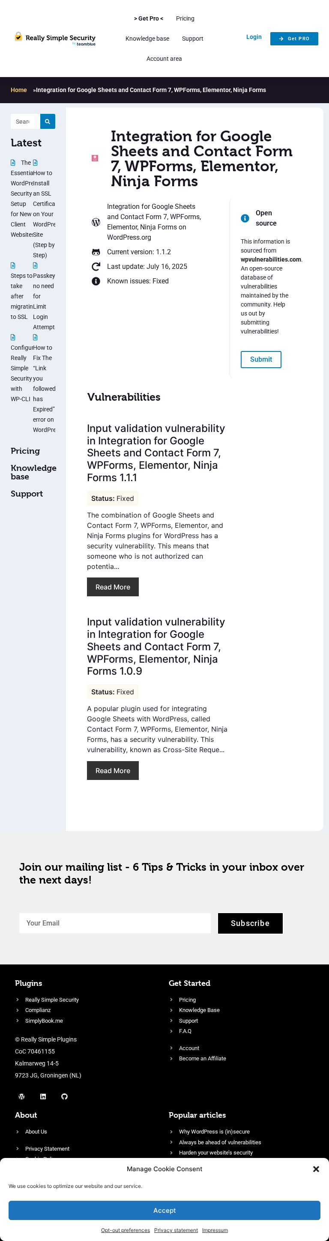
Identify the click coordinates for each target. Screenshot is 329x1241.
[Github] (64, 1096)
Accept (164, 1210)
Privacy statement (176, 1230)
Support (192, 38)
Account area (164, 58)
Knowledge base (147, 38)
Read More (113, 587)
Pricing (185, 18)
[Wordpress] (21, 1096)
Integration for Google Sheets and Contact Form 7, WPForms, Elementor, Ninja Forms (154, 216)
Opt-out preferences (125, 1230)
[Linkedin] (42, 1096)
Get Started (189, 983)
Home (19, 89)
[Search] (47, 121)
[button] (316, 1169)
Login (254, 36)
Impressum (215, 1230)
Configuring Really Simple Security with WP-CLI (26, 373)
